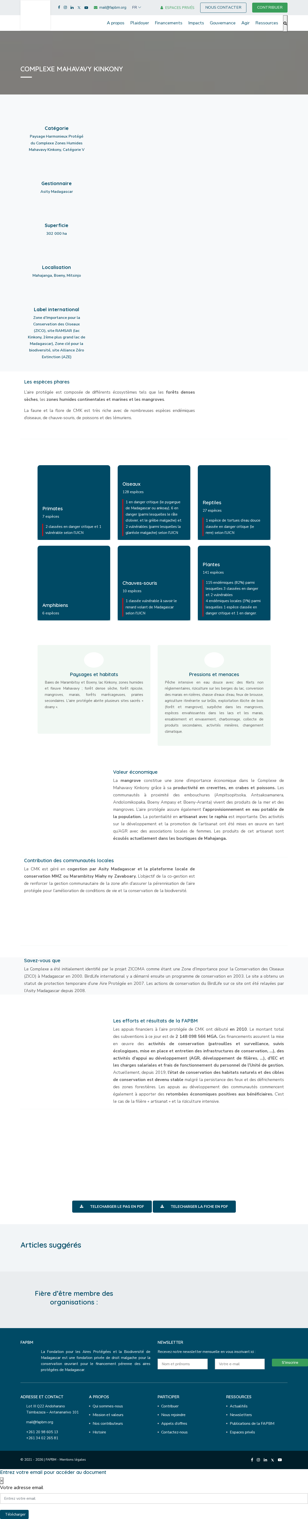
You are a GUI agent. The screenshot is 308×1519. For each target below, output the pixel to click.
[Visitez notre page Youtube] (86, 8)
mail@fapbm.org (39, 1422)
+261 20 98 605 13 (42, 1432)
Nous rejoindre (173, 1415)
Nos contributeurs (108, 1423)
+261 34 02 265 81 (42, 1438)
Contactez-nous (174, 1432)
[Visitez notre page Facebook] (59, 7)
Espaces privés (242, 1432)
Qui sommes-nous (108, 1406)
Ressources (266, 23)
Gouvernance (223, 23)
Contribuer (170, 1406)
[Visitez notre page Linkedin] (72, 7)
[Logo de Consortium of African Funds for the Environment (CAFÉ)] (160, 1299)
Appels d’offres (174, 1423)
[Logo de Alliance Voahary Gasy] (237, 1299)
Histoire (99, 1432)
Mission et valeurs (108, 1415)
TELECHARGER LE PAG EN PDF (116, 1206)
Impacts (196, 23)
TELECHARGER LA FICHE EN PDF (199, 1206)
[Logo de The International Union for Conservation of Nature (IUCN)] (211, 1299)
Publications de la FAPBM (252, 1423)
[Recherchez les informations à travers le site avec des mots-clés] (285, 23)
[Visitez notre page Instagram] (65, 7)
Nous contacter (223, 7)
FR (134, 7)
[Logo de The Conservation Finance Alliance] (186, 1299)
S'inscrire (290, 1362)
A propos (115, 23)
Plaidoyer (139, 23)
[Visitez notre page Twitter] (79, 7)
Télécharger (15, 1514)
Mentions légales (73, 1459)
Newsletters (241, 1415)
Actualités (239, 1406)
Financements (168, 23)
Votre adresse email (21, 1487)
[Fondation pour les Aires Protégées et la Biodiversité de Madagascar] (35, 15)
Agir (245, 23)
